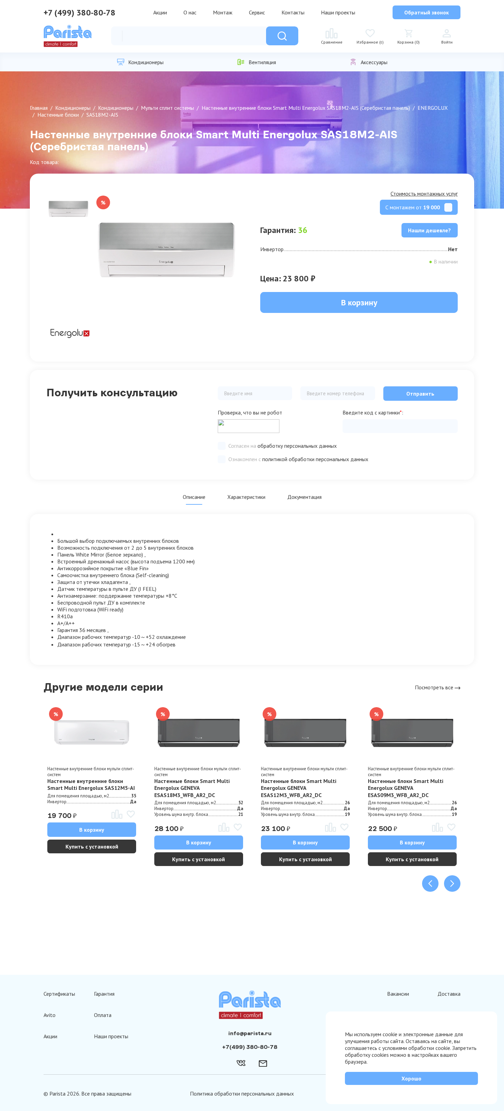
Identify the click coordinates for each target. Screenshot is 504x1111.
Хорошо (411, 1078)
